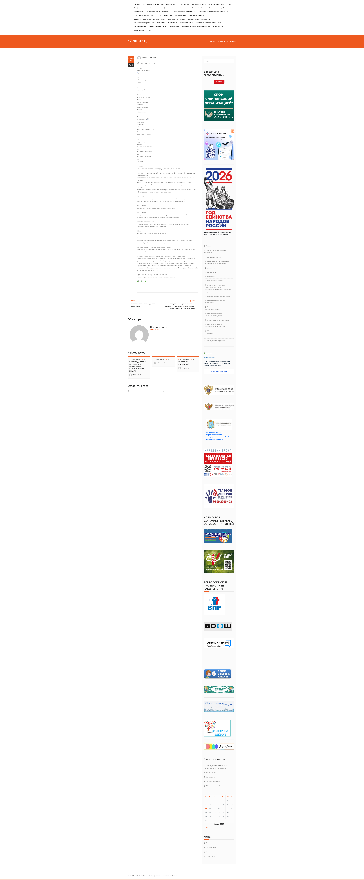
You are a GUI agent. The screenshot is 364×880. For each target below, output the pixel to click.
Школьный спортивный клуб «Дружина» (213, 12)
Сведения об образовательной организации (159, 4)
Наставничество (140, 26)
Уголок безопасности (196, 15)
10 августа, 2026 (135, 359)
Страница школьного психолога (157, 12)
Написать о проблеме (219, 371)
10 (206, 809)
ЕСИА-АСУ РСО (218, 26)
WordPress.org (210, 856)
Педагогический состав (215, 281)
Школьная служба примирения (184, 12)
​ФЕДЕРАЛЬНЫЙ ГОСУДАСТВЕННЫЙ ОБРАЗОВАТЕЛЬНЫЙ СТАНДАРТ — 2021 (194, 23)
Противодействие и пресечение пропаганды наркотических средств (138, 366)
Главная (137, 4)
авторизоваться (165, 391)
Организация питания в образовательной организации (190, 26)
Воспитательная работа (217, 8)
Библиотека (138, 12)
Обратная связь (139, 30)
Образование (211, 272)
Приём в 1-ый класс (199, 8)
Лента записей (211, 847)
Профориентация (140, 8)
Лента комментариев (213, 852)
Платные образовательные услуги (218, 296)
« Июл (206, 827)
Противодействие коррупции (145, 15)
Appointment (164, 876)
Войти (208, 843)
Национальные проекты (157, 26)
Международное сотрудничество (218, 320)
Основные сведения (214, 257)
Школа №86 (151, 58)
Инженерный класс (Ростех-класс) (162, 8)
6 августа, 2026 (160, 359)
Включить (219, 81)
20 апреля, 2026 (184, 359)
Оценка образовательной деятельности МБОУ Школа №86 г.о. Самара (159, 19)
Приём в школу (183, 8)
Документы (211, 268)
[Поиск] (150, 30)
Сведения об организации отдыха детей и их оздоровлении (202, 4)
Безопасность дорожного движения (173, 15)
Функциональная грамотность (199, 19)
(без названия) (210, 772)
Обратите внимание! (183, 362)
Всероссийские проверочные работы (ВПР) (149, 23)
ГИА (229, 4)
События (220, 42)
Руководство (211, 276)
